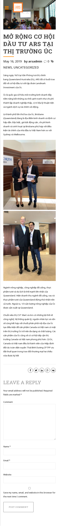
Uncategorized (26, 67)
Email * (6, 460)
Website (7, 474)
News (7, 67)
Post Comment (18, 507)
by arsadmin (33, 61)
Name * (7, 446)
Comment (8, 401)
